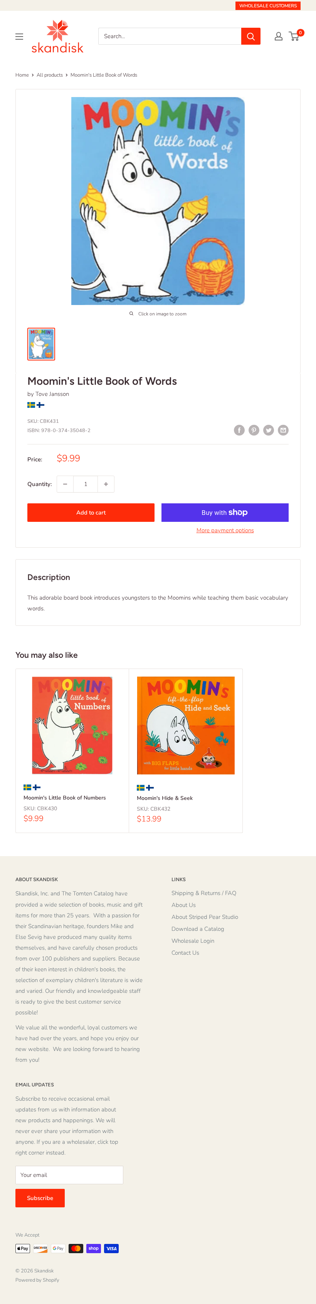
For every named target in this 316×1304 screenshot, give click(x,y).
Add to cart (91, 512)
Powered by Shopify (37, 1280)
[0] (294, 36)
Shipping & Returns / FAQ (203, 893)
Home (22, 75)
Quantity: (39, 484)
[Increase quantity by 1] (106, 484)
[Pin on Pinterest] (254, 429)
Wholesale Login (192, 941)
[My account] (278, 36)
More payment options (225, 530)
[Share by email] (283, 429)
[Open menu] (19, 37)
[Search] (251, 36)
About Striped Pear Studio (204, 917)
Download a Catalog (197, 929)
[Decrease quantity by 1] (65, 484)
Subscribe (40, 1198)
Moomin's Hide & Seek (165, 798)
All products (50, 75)
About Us (183, 905)
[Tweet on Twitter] (268, 429)
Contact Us (185, 953)
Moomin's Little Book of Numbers (65, 797)
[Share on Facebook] (239, 429)
